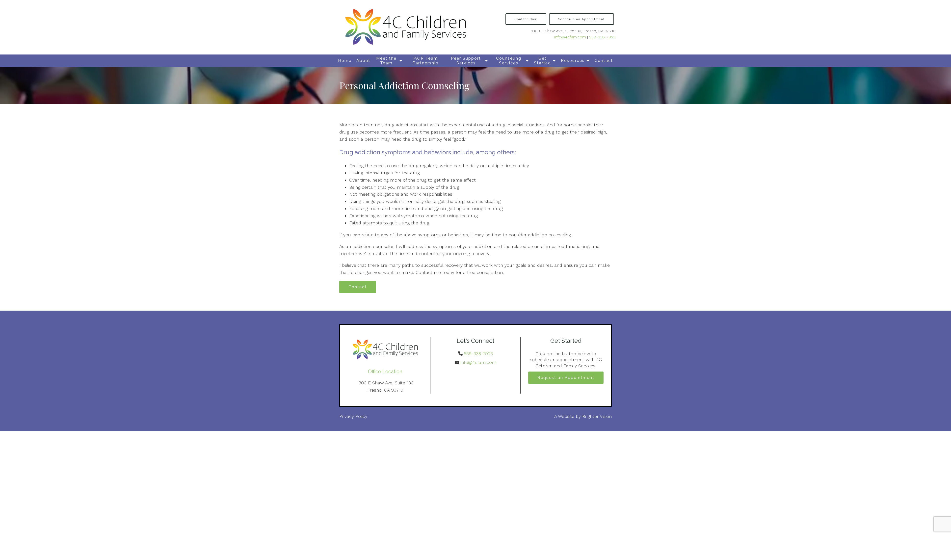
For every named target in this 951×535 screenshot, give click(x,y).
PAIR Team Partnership (426, 60)
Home (344, 60)
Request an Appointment (565, 377)
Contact (604, 60)
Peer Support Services (466, 60)
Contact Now (526, 19)
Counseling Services (508, 60)
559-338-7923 (602, 37)
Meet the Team (386, 60)
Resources (573, 60)
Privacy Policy (353, 416)
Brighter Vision (597, 416)
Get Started (542, 60)
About (363, 60)
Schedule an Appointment (581, 19)
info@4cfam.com (570, 37)
